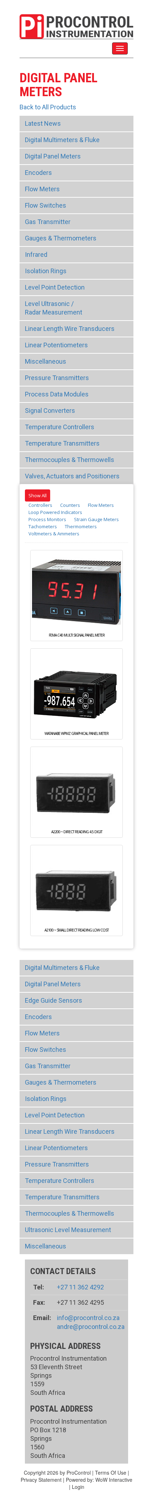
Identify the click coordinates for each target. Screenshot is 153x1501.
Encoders (38, 172)
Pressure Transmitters (57, 377)
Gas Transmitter (47, 221)
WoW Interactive (113, 1479)
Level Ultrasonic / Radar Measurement (53, 308)
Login (78, 1486)
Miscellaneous (45, 361)
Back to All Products (48, 107)
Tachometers (42, 526)
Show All (37, 495)
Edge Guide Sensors (53, 1000)
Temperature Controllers (59, 427)
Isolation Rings (46, 271)
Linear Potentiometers (56, 345)
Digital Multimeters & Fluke (62, 140)
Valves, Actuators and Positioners (72, 476)
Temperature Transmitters (62, 443)
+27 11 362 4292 (80, 1287)
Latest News (43, 123)
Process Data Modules (57, 394)
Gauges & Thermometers (60, 238)
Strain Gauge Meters (96, 519)
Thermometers (81, 526)
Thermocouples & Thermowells (69, 459)
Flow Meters (42, 189)
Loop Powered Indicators (55, 512)
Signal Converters (50, 410)
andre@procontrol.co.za (91, 1326)
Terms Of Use (110, 1472)
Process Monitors (47, 519)
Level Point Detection (55, 287)
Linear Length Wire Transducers (70, 328)
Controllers (40, 505)
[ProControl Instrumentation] (76, 25)
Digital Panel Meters (53, 156)
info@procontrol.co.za (88, 1317)
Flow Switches (45, 205)
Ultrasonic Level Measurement (68, 1229)
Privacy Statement (41, 1479)
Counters (70, 505)
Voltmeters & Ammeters (53, 533)
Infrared (36, 254)
